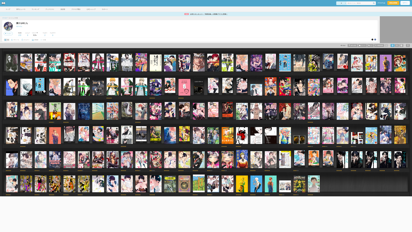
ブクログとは (381, 3)
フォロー (8, 33)
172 (19, 35)
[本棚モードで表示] (393, 45)
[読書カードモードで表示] (401, 45)
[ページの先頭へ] (408, 45)
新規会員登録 (393, 3)
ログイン (405, 3)
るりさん (19, 26)
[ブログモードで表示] (397, 45)
